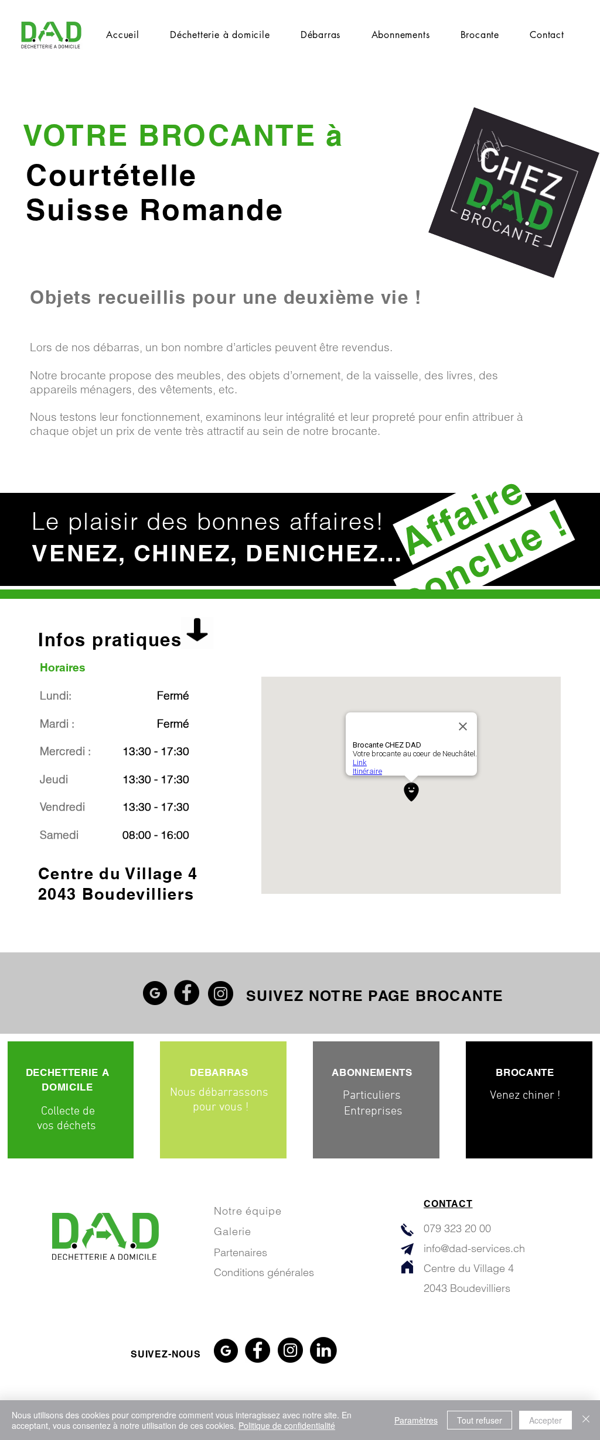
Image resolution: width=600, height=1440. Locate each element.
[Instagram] (220, 993)
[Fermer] (586, 1420)
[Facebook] (186, 992)
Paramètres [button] (416, 1420)
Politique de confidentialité (286, 1425)
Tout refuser (479, 1420)
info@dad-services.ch (474, 1248)
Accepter (545, 1420)
